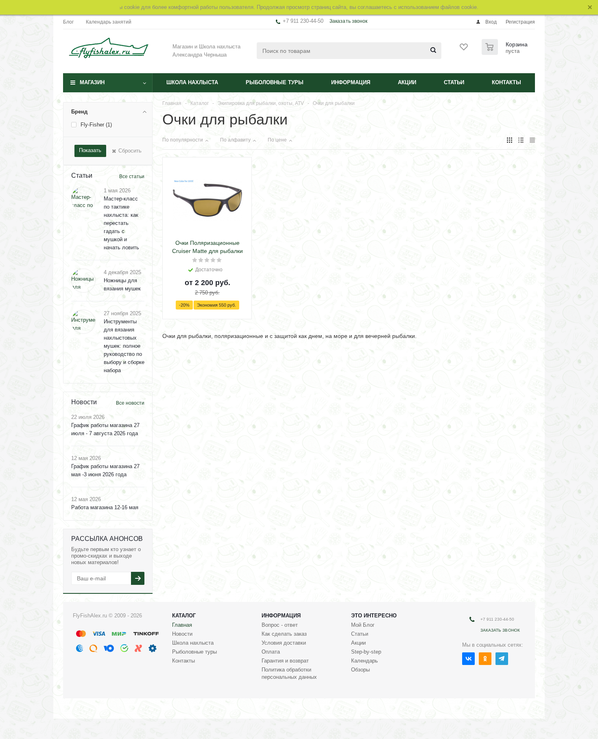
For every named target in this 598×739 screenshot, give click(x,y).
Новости (182, 634)
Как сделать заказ (284, 634)
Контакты (506, 82)
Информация (350, 82)
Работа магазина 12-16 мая (104, 507)
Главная (182, 625)
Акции (407, 82)
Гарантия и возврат (285, 661)
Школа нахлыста (192, 82)
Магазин (92, 82)
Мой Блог (363, 625)
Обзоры (360, 670)
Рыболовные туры (274, 82)
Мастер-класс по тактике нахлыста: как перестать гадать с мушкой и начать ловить (121, 223)
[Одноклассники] (485, 658)
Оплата (271, 652)
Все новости (130, 403)
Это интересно (374, 616)
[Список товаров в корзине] (506, 52)
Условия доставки (284, 643)
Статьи (454, 82)
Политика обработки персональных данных (289, 673)
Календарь (364, 661)
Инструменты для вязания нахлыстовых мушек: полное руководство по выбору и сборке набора (124, 345)
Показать (90, 150)
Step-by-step (366, 652)
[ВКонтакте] (468, 658)
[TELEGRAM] (501, 658)
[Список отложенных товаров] (464, 49)
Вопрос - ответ (280, 625)
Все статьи (131, 176)
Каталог (184, 616)
